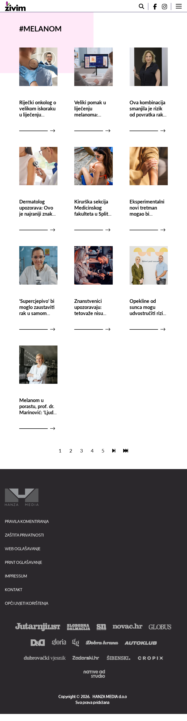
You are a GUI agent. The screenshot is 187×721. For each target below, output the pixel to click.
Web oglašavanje (22, 549)
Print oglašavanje (23, 562)
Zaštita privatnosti (24, 535)
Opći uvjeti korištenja (26, 603)
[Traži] (141, 6)
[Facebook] (153, 6)
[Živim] (15, 6)
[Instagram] (166, 6)
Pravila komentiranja (27, 521)
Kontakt (13, 590)
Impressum (16, 576)
